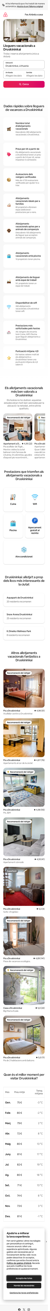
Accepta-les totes (24, 1278)
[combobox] (24, 66)
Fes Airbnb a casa (34, 14)
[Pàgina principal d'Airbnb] (5, 14)
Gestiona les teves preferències (24, 1293)
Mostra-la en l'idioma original (30, 6)
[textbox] (14, 75)
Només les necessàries (24, 1285)
